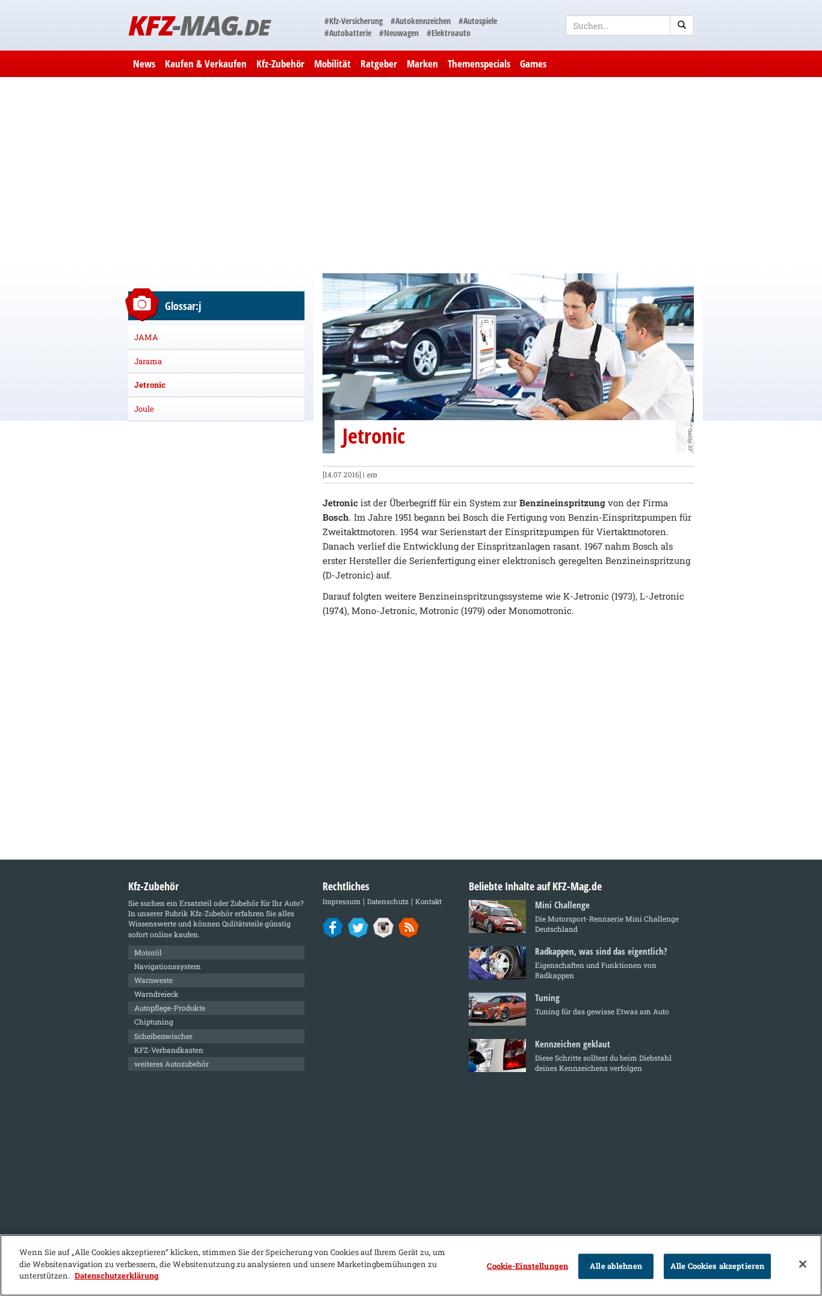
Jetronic (149, 384)
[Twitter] (358, 927)
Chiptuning (153, 1021)
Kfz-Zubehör (280, 63)
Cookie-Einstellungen (527, 1265)
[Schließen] (803, 1264)
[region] (411, 1265)
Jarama (148, 361)
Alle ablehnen (616, 1265)
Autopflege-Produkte (169, 1007)
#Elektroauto (449, 33)
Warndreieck (156, 994)
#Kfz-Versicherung (353, 20)
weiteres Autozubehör (171, 1063)
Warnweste (153, 980)
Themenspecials (479, 63)
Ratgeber (378, 63)
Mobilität (332, 63)
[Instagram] (383, 927)
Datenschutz (388, 901)
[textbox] (630, 25)
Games (533, 63)
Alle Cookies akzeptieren (717, 1265)
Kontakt (428, 901)
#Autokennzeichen (421, 20)
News (144, 63)
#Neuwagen (399, 33)
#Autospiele (478, 20)
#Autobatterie (347, 33)
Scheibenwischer (163, 1036)
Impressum (341, 901)
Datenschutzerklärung (117, 1275)
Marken (422, 63)
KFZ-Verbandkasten (168, 1050)
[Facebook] (333, 927)
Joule (144, 408)
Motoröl (148, 952)
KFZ (199, 25)
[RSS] (408, 927)
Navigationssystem (167, 966)
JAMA (146, 337)
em (371, 474)
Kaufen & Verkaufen (206, 63)
